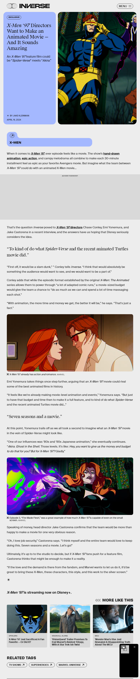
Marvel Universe (70, 664)
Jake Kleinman (21, 115)
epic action (29, 158)
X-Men (15, 142)
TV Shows (15, 664)
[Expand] (123, 647)
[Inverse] (34, 6)
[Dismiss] (134, 647)
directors (69, 227)
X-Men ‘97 (37, 153)
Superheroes (40, 664)
